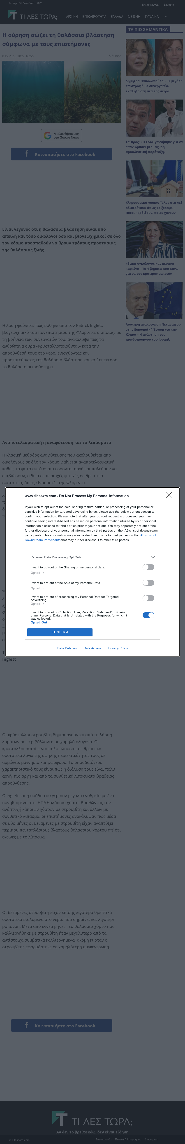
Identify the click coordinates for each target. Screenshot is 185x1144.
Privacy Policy (118, 648)
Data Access (92, 648)
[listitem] (92, 557)
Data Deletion (67, 648)
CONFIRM (60, 632)
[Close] (170, 496)
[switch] (148, 567)
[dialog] (92, 572)
